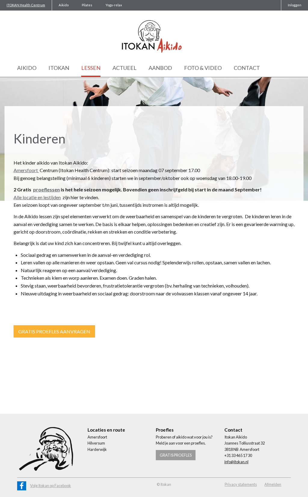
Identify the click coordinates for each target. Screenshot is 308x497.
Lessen (90, 67)
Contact (247, 67)
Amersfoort (26, 170)
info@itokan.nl (236, 461)
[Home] (154, 36)
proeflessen (46, 189)
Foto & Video (203, 67)
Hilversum (96, 443)
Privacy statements (241, 484)
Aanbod (160, 67)
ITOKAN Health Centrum (26, 5)
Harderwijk (97, 449)
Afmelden (272, 484)
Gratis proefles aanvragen (54, 331)
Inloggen (294, 5)
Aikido (64, 5)
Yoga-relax (114, 5)
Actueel (124, 67)
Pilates (87, 5)
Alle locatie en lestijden (37, 197)
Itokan (58, 67)
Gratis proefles (176, 455)
